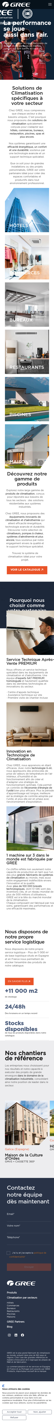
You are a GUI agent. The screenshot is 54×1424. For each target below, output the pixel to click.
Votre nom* (13, 1226)
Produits (12, 1293)
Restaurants (13, 1311)
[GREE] (16, 4)
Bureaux (11, 1308)
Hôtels (10, 1303)
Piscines (11, 1314)
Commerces (13, 1306)
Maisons (11, 1317)
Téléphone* (13, 1237)
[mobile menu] (49, 4)
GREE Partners (15, 1322)
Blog (9, 1327)
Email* (10, 1214)
